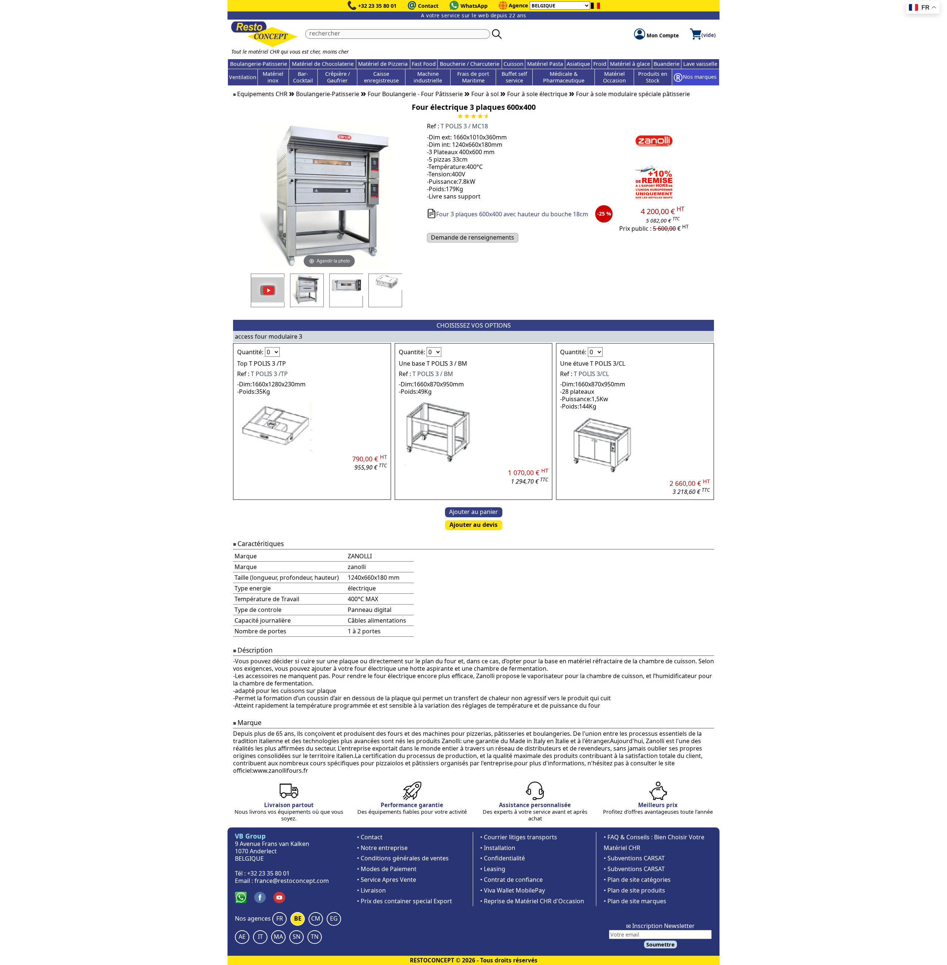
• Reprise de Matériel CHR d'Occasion (532, 901)
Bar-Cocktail (303, 77)
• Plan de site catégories (637, 880)
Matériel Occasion (614, 77)
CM (315, 918)
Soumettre (660, 944)
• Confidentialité (502, 858)
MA (278, 936)
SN (296, 936)
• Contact (369, 837)
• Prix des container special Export (404, 901)
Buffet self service (514, 77)
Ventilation (242, 77)
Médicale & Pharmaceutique (563, 77)
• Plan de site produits (634, 890)
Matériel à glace (630, 63)
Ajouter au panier (473, 512)
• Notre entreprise (382, 848)
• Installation (497, 848)
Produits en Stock (652, 77)
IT (260, 936)
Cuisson (513, 63)
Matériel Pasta (545, 63)
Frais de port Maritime (473, 77)
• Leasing (492, 869)
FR (279, 918)
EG (334, 918)
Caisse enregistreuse (381, 77)
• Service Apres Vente (386, 880)
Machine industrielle (428, 77)
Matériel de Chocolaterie (323, 63)
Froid (599, 63)
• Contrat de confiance (511, 880)
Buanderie (667, 63)
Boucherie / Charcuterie (469, 63)
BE (297, 918)
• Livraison (371, 890)
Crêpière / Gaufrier (337, 77)
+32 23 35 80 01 (377, 5)
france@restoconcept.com (292, 881)
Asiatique (578, 63)
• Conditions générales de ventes (403, 858)
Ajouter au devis (473, 525)
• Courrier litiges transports (518, 837)
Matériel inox (273, 77)
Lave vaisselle (700, 63)
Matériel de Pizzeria (383, 63)
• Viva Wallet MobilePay (512, 890)
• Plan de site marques (635, 901)
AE (242, 936)
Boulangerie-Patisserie (258, 63)
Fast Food (424, 63)
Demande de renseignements (472, 237)
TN (315, 936)
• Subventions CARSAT (634, 858)
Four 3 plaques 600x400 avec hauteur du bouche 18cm (512, 214)
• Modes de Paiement (387, 869)
